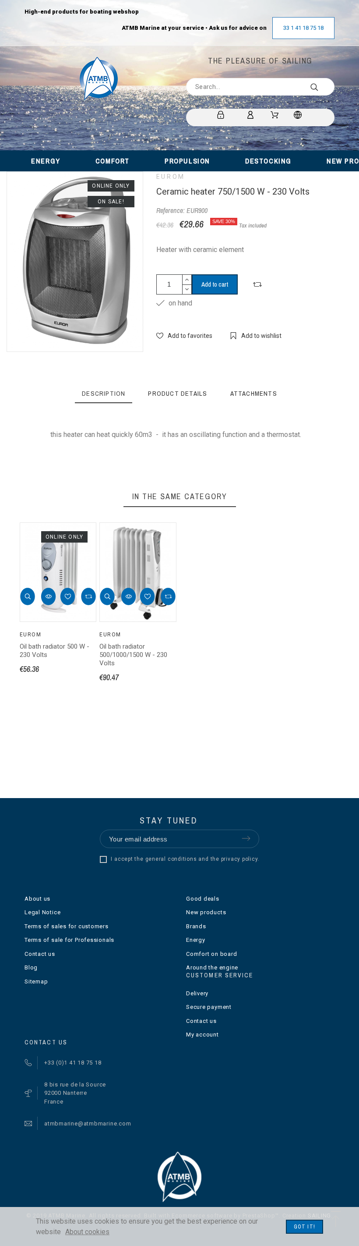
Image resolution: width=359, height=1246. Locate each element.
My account (202, 1034)
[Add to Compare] (257, 284)
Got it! (304, 1226)
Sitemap (36, 981)
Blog (31, 967)
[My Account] (251, 115)
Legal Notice (42, 912)
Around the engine (212, 967)
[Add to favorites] (67, 597)
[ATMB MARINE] (99, 79)
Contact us (40, 954)
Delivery (197, 993)
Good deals (202, 898)
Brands (196, 926)
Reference (69, 453)
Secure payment (209, 1007)
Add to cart (214, 284)
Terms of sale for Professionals (69, 940)
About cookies (87, 1232)
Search (323, 87)
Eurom (170, 177)
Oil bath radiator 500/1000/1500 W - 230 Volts (133, 655)
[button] (27, 597)
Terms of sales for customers (67, 926)
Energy (195, 940)
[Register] (222, 115)
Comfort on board (211, 954)
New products (206, 912)
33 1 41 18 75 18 (303, 28)
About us (37, 898)
